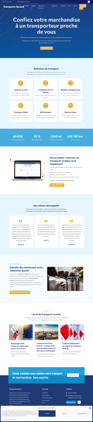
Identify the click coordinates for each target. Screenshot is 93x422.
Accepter (47, 413)
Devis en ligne (45, 395)
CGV (43, 403)
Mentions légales (13, 419)
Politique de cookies (6, 419)
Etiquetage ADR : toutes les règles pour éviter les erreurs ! (20, 346)
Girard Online (59, 167)
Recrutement (45, 400)
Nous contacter (71, 402)
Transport (45, 393)
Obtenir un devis (82, 7)
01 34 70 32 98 (72, 393)
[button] (90, 408)
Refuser (65, 413)
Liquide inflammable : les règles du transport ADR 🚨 (71, 345)
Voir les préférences (82, 413)
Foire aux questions (47, 398)
